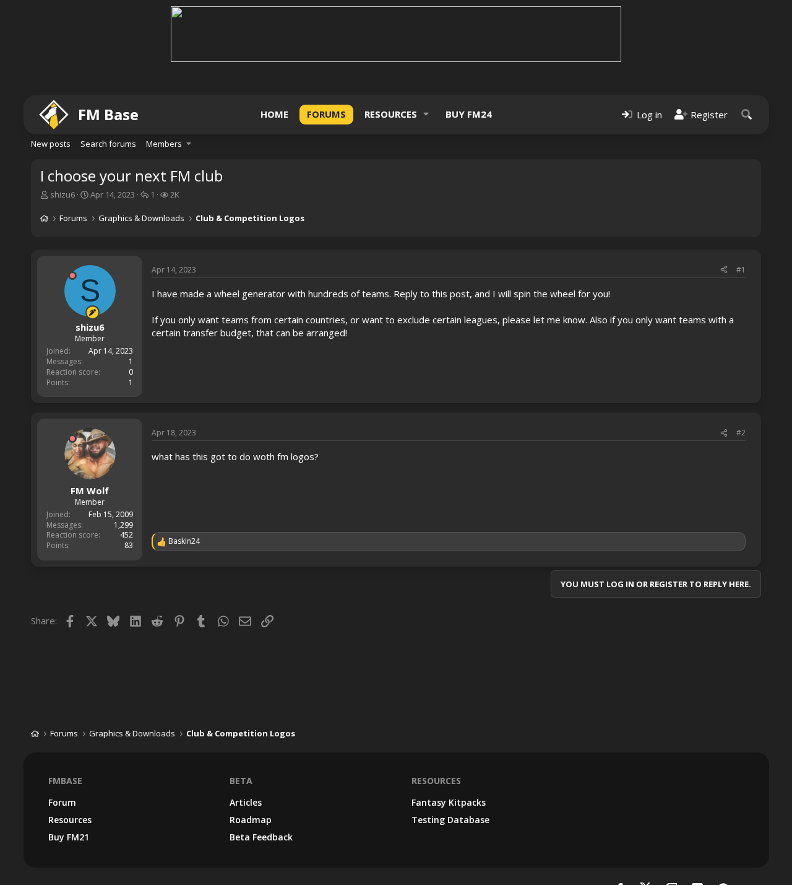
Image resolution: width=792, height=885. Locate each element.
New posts (51, 143)
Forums (326, 114)
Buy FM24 (469, 114)
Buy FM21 (68, 837)
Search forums (108, 143)
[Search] (747, 114)
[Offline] (72, 275)
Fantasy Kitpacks (448, 802)
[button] (426, 114)
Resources (390, 114)
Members (164, 143)
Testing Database (450, 820)
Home (274, 114)
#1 (741, 269)
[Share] (724, 270)
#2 (741, 432)
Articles (246, 802)
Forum (62, 802)
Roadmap (251, 820)
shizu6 (62, 194)
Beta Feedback (261, 837)
